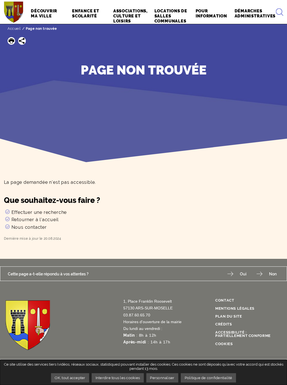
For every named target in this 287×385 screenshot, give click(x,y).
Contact (224, 300)
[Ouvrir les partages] (22, 41)
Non (273, 273)
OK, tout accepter (70, 378)
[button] (11, 41)
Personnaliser (162, 378)
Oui (243, 273)
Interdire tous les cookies (118, 378)
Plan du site (228, 316)
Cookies (224, 344)
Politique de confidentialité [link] (208, 378)
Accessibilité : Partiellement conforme (243, 334)
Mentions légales (234, 308)
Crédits (223, 324)
